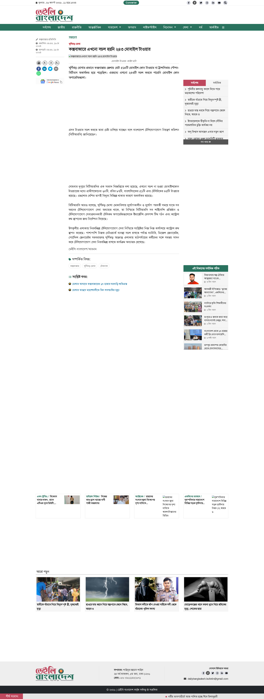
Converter (131, 2)
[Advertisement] (50, 132)
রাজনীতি (76, 27)
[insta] (217, 673)
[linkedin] (213, 3)
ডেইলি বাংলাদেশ (125, 689)
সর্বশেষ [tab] (194, 83)
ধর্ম (200, 27)
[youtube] (226, 673)
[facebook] (38, 68)
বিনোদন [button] (168, 27)
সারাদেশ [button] (113, 27)
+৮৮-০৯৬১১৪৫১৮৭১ (130, 677)
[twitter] (201, 3)
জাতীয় (61, 27)
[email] (56, 68)
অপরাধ (132, 27)
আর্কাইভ (214, 27)
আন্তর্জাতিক (94, 27)
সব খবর (205, 141)
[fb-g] (195, 3)
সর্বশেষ (47, 27)
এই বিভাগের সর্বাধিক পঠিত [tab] (205, 268)
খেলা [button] (186, 27)
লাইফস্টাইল (149, 27)
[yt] (219, 3)
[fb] (189, 3)
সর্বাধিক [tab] (217, 83)
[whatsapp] (38, 73)
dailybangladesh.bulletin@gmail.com (208, 678)
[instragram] (207, 3)
